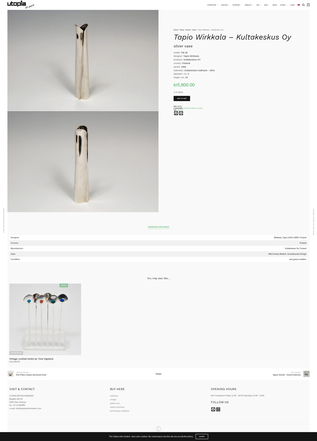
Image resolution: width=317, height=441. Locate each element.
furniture (211, 5)
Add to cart (182, 98)
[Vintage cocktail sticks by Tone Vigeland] (45, 319)
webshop (114, 396)
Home (176, 30)
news (275, 5)
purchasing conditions (119, 411)
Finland (303, 243)
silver (194, 30)
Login (292, 5)
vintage (113, 399)
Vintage (180, 110)
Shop (182, 30)
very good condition (297, 259)
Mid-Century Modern (277, 254)
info (266, 5)
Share (158, 374)
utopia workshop (117, 407)
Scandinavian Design (296, 254)
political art (114, 403)
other (282, 5)
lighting (224, 5)
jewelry (248, 5)
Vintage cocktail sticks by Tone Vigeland (31, 358)
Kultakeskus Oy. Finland (295, 248)
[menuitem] (299, 5)
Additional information (158, 227)
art (257, 5)
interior (236, 5)
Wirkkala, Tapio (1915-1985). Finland (290, 238)
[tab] (158, 227)
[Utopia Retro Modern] (158, 428)
